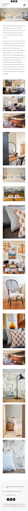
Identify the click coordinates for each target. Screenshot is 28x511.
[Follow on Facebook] (12, 1)
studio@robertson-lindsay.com (14, 491)
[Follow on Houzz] (16, 1)
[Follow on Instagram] (14, 1)
